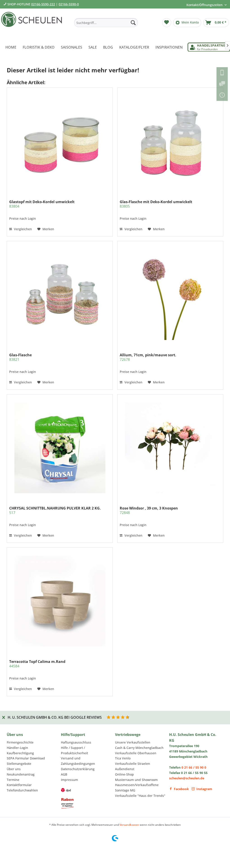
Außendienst (124, 769)
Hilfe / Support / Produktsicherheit (74, 750)
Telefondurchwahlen (22, 790)
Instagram (204, 789)
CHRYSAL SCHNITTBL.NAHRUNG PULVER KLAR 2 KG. (55, 510)
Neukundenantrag (21, 774)
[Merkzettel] (166, 22)
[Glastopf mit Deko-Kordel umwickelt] (59, 141)
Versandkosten (129, 825)
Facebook (181, 789)
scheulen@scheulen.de (186, 778)
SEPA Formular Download (26, 758)
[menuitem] (106, 22)
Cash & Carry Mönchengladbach (139, 748)
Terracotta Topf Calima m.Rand (37, 663)
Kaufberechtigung (20, 753)
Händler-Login (17, 748)
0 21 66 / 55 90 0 (193, 767)
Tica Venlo (122, 758)
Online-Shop (124, 774)
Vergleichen (22, 229)
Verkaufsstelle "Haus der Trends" (140, 795)
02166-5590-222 (43, 4)
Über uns (14, 769)
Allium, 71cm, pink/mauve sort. (148, 357)
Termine (13, 780)
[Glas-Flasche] (59, 294)
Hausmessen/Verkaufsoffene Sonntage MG (137, 787)
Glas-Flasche (20, 357)
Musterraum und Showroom (136, 780)
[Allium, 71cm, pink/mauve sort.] (170, 294)
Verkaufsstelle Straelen (132, 763)
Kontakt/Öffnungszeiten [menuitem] (204, 5)
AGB (64, 774)
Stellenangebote (19, 763)
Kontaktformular (19, 785)
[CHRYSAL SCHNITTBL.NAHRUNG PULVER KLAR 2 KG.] (59, 447)
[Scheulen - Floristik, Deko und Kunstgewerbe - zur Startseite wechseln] (33, 24)
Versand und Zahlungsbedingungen (78, 761)
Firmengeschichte (20, 742)
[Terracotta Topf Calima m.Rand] (59, 601)
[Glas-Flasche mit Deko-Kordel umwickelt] (170, 141)
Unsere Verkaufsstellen (132, 742)
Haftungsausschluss (76, 742)
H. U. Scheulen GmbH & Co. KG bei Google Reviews (55, 717)
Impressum (69, 780)
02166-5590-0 (69, 4)
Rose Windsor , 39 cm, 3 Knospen (149, 510)
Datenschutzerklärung (78, 769)
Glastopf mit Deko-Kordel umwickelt (42, 204)
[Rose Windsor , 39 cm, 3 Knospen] (170, 447)
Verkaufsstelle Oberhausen (135, 753)
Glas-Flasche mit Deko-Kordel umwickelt (156, 204)
